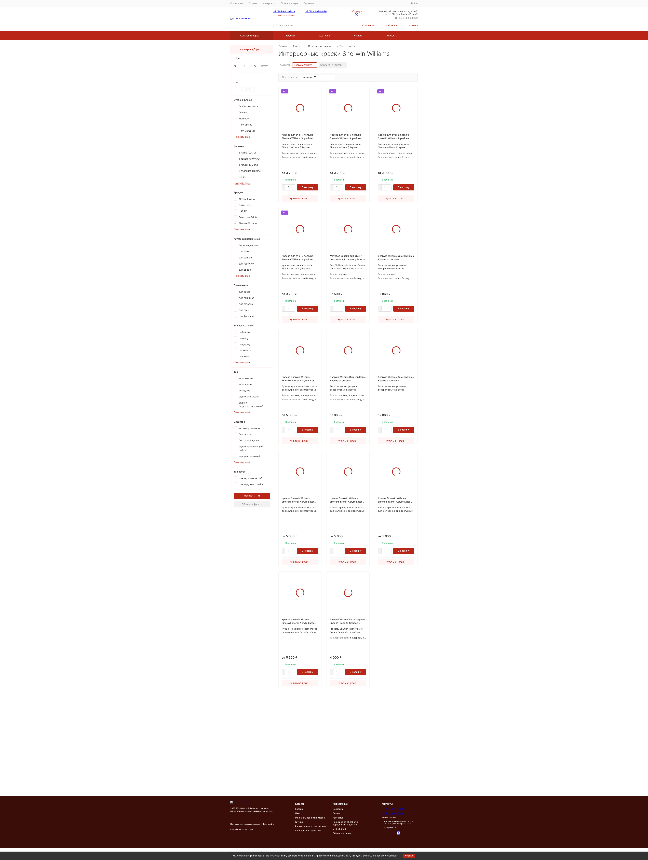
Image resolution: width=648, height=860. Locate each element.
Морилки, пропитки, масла (310, 817)
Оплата (358, 35)
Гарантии (309, 3)
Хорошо (409, 855)
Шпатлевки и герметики (308, 830)
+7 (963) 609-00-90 (316, 11)
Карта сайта (268, 824)
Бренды (290, 35)
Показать (249, 495)
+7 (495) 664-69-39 (284, 11)
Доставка (324, 35)
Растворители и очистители (310, 826)
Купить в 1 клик (299, 198)
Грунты (299, 822)
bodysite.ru (249, 829)
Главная (282, 46)
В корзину (307, 187)
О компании (237, 3)
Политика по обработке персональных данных (345, 823)
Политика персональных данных (245, 824)
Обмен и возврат (289, 3)
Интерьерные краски (319, 46)
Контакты (392, 35)
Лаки (297, 813)
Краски (296, 46)
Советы (253, 3)
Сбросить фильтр (252, 504)
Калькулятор (268, 3)
